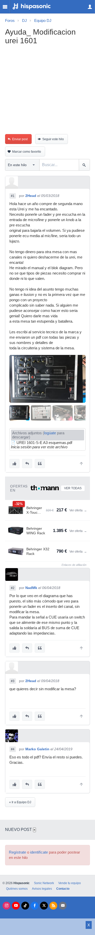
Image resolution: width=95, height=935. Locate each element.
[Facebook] (35, 906)
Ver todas (73, 488)
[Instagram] (6, 906)
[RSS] (53, 906)
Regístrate (17, 852)
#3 (12, 681)
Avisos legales (42, 888)
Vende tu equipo (69, 883)
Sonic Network (44, 883)
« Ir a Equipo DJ (20, 802)
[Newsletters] (63, 906)
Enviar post (20, 139)
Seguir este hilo (53, 139)
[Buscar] (84, 164)
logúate (50, 433)
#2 (12, 588)
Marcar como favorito (26, 151)
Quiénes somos (17, 888)
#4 (12, 749)
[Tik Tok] (25, 906)
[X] (44, 906)
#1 (12, 196)
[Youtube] (16, 906)
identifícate (39, 852)
